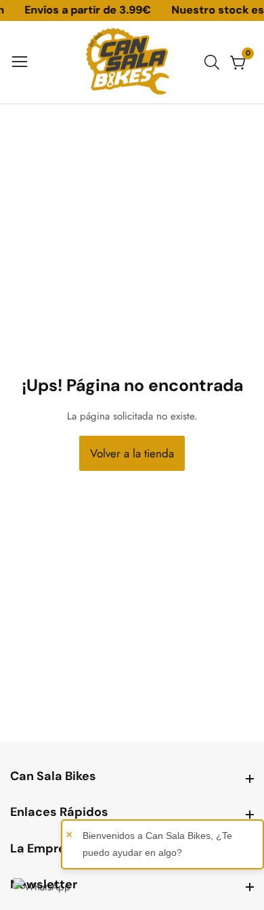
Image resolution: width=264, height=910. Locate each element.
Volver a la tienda (132, 453)
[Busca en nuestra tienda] (214, 62)
